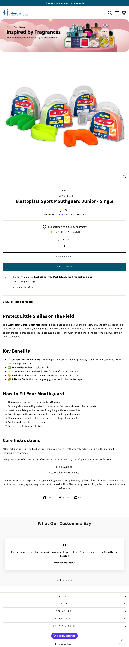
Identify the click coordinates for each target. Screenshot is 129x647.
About (63, 596)
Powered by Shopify (64, 644)
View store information (23, 287)
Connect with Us (63, 626)
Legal (64, 603)
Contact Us (63, 618)
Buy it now (64, 266)
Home (64, 190)
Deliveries (63, 611)
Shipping (60, 214)
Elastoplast (64, 196)
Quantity (64, 239)
